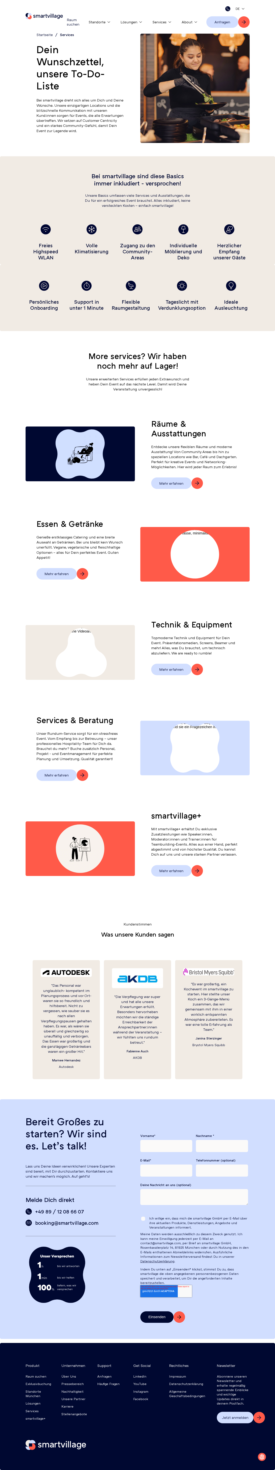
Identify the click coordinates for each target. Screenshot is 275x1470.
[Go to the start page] (56, 1445)
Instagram (140, 1391)
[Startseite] (44, 16)
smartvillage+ (35, 1418)
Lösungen (129, 22)
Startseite (44, 34)
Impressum (177, 1376)
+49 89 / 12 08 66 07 (59, 1211)
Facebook (140, 1399)
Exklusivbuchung (38, 1384)
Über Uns (68, 1376)
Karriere (67, 1406)
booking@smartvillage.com (66, 1223)
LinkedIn (139, 1376)
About (187, 22)
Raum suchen (73, 22)
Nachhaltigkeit (72, 1391)
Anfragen (104, 1376)
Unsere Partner (73, 1399)
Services (159, 22)
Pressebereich (72, 1384)
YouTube (140, 1384)
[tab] (240, 8)
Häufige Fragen (108, 1384)
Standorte (97, 22)
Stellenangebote (74, 1414)
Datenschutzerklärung (157, 1261)
